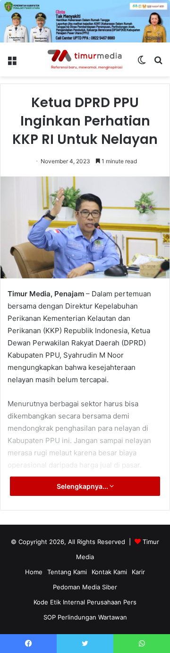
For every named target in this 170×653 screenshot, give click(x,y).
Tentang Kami (67, 572)
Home (33, 572)
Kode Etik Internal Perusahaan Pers (85, 602)
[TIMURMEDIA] (85, 59)
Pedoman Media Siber (85, 587)
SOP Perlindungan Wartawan (85, 617)
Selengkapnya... (83, 486)
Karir (138, 572)
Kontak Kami (109, 572)
